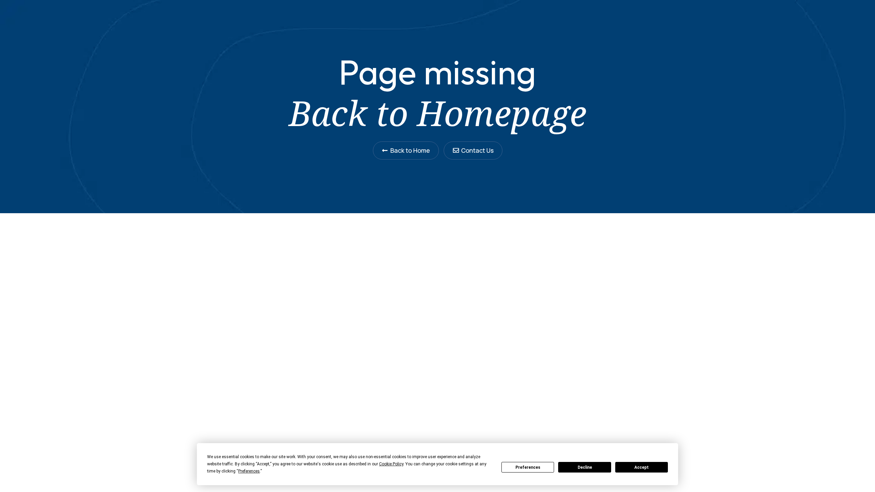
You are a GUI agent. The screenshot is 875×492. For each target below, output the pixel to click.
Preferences (527, 467)
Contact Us (477, 150)
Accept (641, 467)
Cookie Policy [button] (391, 464)
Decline (585, 467)
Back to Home (410, 150)
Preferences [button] (249, 471)
